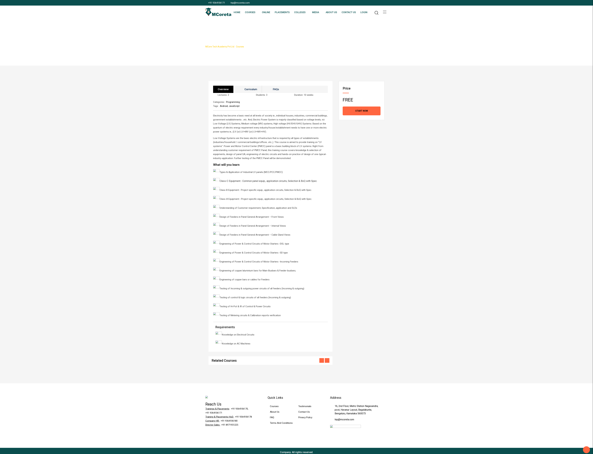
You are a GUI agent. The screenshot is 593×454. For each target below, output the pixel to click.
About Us (331, 12)
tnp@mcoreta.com (240, 2)
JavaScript (234, 106)
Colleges (299, 12)
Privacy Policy (305, 417)
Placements (282, 12)
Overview (223, 89)
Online (266, 12)
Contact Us (349, 12)
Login (363, 12)
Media (315, 12)
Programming (233, 102)
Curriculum (250, 89)
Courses (250, 12)
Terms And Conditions (281, 423)
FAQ (272, 417)
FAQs (276, 89)
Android (224, 106)
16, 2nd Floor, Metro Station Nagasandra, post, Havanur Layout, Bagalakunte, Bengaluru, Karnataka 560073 (356, 410)
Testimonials (304, 406)
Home (237, 12)
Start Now (361, 111)
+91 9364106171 (216, 2)
